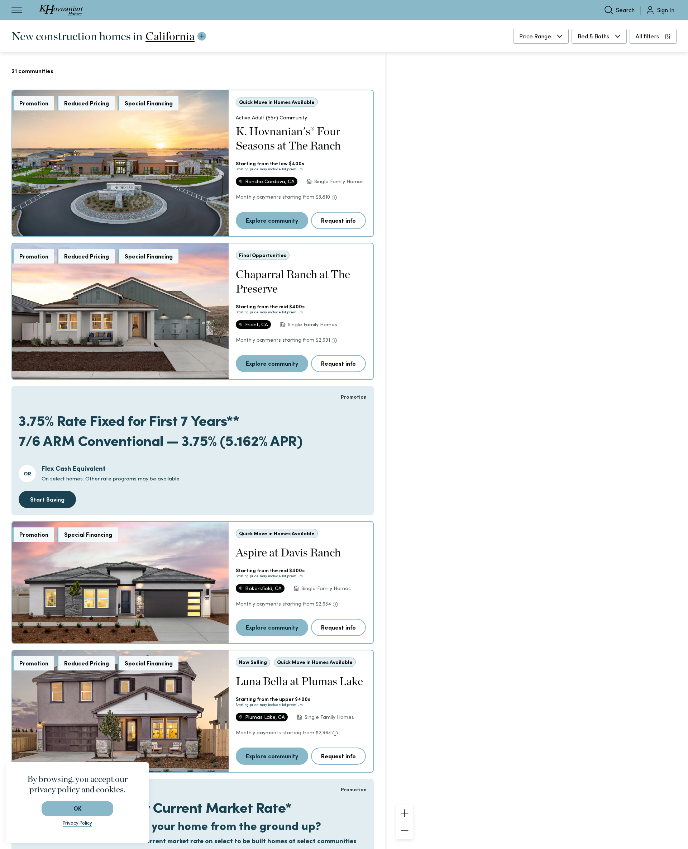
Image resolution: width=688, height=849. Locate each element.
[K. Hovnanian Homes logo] (61, 10)
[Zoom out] (404, 830)
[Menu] (16, 10)
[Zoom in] (404, 813)
